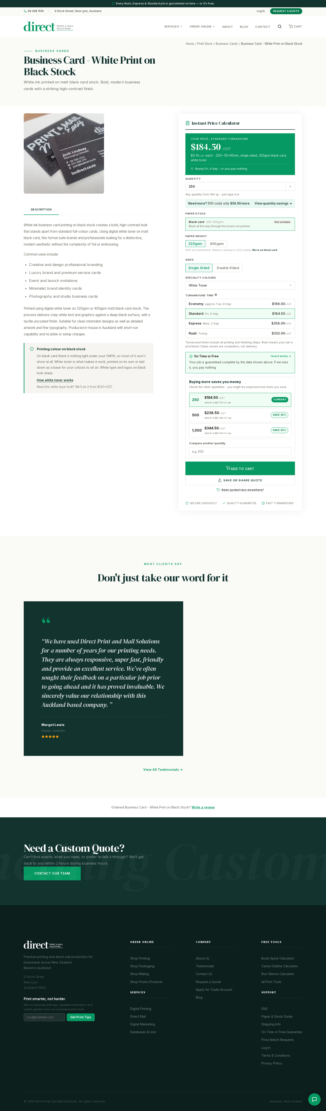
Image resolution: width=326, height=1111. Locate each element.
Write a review (203, 807)
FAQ (264, 1009)
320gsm (195, 244)
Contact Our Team (52, 873)
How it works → (281, 356)
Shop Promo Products (146, 982)
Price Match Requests (277, 1040)
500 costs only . (219, 203)
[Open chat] (314, 1099)
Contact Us (204, 974)
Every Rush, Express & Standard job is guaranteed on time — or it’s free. (165, 3)
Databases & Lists (143, 1032)
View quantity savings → (273, 203)
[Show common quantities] (290, 186)
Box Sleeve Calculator (277, 974)
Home (190, 43)
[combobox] (235, 186)
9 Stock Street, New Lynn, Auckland (78, 11)
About (227, 26)
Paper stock (195, 213)
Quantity (193, 178)
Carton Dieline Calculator (279, 966)
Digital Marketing (142, 1024)
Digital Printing (140, 1009)
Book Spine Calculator (277, 958)
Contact (263, 26)
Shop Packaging (142, 966)
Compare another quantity (207, 443)
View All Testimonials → (163, 770)
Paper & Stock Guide (277, 1016)
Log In (261, 11)
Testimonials (205, 966)
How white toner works (55, 380)
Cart (298, 26)
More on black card (264, 250)
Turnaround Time (199, 295)
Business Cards (227, 43)
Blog (244, 26)
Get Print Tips (80, 1017)
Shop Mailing (139, 974)
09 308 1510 (36, 11)
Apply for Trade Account (214, 989)
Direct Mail (138, 1016)
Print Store (204, 43)
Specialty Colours (200, 277)
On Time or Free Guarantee (281, 1032)
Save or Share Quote (242, 480)
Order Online (201, 26)
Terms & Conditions (275, 1055)
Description (41, 209)
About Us (202, 958)
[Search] (280, 26)
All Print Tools (271, 982)
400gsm (217, 244)
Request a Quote (286, 11)
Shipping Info (271, 1024)
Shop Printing (140, 958)
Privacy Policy (271, 1063)
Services (171, 26)
